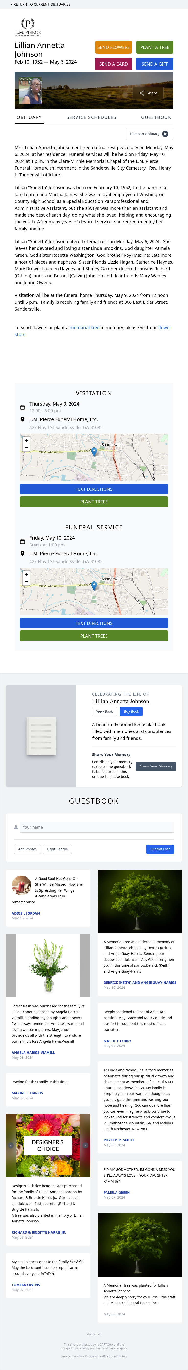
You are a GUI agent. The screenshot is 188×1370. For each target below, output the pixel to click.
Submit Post (160, 849)
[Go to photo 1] (47, 1174)
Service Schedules (92, 117)
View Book (104, 711)
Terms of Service (107, 1348)
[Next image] (85, 1145)
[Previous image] (11, 1145)
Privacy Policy (80, 1348)
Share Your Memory (156, 766)
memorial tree (84, 327)
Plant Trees (94, 502)
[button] (94, 452)
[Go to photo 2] (50, 1174)
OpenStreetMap (99, 1356)
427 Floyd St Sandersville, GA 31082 (66, 427)
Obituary (29, 117)
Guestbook (156, 117)
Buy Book (131, 711)
